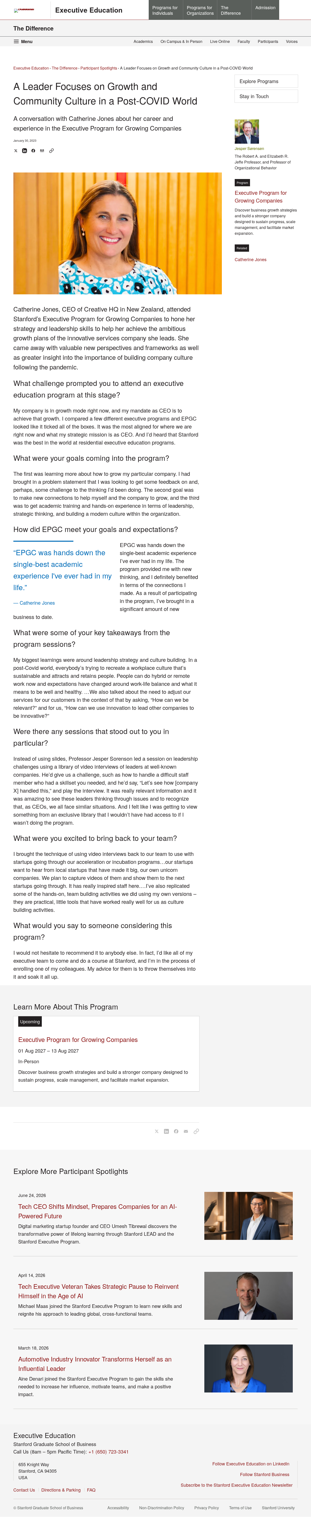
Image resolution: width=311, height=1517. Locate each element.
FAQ (91, 1489)
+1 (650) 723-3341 (108, 1451)
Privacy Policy (208, 1507)
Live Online (220, 41)
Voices (292, 41)
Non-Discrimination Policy (163, 1507)
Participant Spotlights (98, 68)
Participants (268, 41)
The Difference (33, 28)
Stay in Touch (262, 98)
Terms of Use (242, 1507)
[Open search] (288, 9)
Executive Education (88, 10)
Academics (143, 41)
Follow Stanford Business (266, 1474)
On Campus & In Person (181, 41)
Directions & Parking (61, 1489)
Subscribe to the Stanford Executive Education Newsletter (237, 1485)
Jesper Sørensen (249, 148)
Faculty (244, 41)
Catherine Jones (252, 259)
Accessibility (119, 1507)
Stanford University (280, 1507)
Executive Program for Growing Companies (78, 1039)
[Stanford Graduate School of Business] (30, 11)
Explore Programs (259, 81)
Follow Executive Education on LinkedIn (252, 1463)
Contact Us (24, 1489)
